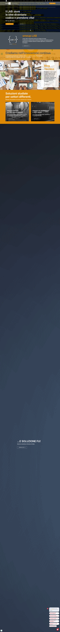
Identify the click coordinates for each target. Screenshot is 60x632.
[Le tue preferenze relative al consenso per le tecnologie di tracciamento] (1, 630)
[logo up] (6, 0)
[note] (54, 609)
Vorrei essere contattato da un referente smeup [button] (54, 618)
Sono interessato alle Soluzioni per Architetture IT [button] (54, 616)
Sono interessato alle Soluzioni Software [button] (53, 613)
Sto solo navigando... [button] (53, 626)
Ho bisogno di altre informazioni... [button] (53, 621)
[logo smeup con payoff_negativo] (12, 2)
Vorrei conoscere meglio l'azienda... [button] (53, 624)
